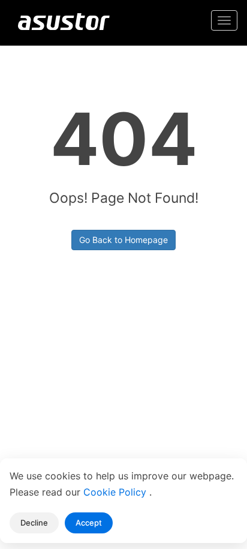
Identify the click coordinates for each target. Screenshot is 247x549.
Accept (89, 522)
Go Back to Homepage (123, 240)
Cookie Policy (116, 492)
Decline (34, 522)
